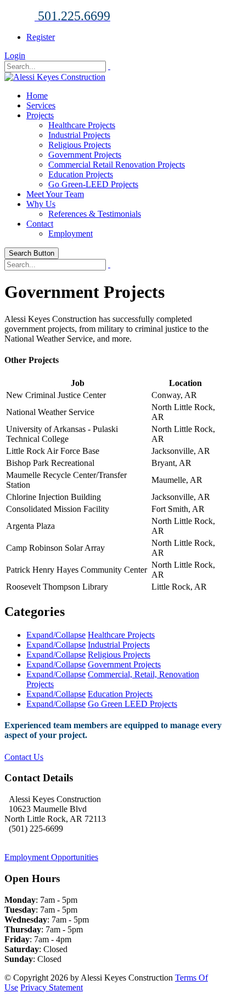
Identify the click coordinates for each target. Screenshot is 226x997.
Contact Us (23, 757)
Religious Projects (79, 144)
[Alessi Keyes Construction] (54, 77)
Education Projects (80, 174)
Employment (70, 233)
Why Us (40, 204)
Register (40, 37)
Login (14, 55)
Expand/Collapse (56, 634)
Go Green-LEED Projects (93, 184)
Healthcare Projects (81, 125)
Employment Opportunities (51, 857)
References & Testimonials (94, 213)
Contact (39, 223)
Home (37, 95)
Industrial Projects (79, 135)
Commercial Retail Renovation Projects (116, 164)
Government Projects (84, 154)
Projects (40, 115)
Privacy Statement (51, 987)
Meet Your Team (55, 194)
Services (40, 105)
